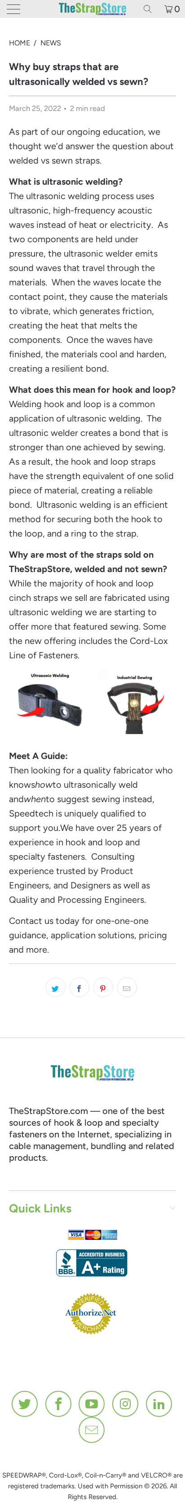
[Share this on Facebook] (79, 987)
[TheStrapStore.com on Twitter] (25, 1404)
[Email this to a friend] (127, 987)
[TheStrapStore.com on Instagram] (125, 1404)
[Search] (151, 9)
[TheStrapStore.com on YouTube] (92, 1404)
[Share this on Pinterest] (103, 987)
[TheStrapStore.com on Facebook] (58, 1404)
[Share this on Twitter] (56, 987)
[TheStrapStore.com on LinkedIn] (159, 1404)
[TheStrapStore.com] (92, 9)
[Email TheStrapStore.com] (92, 1430)
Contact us (31, 920)
